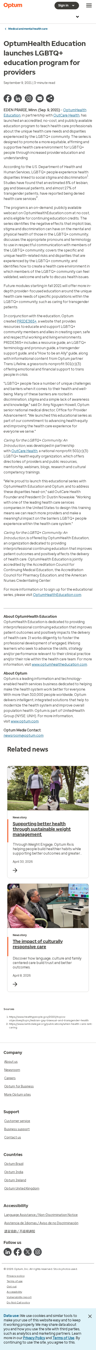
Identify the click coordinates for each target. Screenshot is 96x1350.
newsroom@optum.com (24, 735)
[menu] (89, 5)
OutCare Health (66, 115)
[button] (50, 101)
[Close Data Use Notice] (90, 1316)
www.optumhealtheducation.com (59, 664)
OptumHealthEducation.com (57, 595)
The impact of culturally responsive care (38, 944)
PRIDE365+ (27, 321)
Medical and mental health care (28, 28)
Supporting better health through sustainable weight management (42, 829)
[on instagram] (38, 1252)
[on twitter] (28, 1252)
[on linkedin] (8, 1252)
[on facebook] (18, 1252)
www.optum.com (25, 721)
